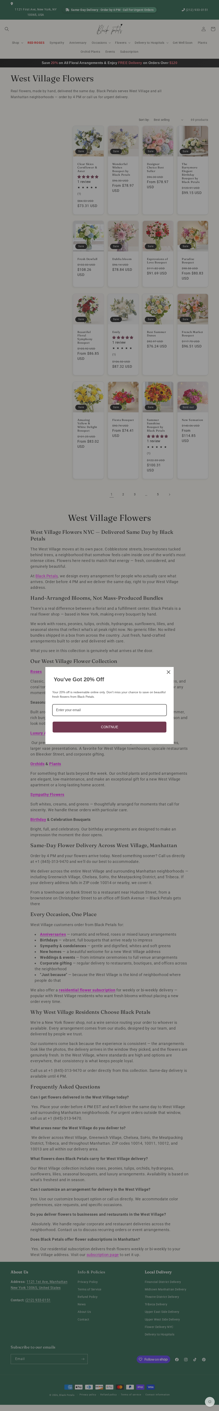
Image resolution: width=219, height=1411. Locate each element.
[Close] (168, 672)
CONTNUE (109, 727)
